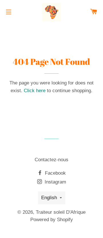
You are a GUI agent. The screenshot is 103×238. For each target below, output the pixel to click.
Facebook (54, 173)
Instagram (54, 182)
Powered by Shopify (51, 219)
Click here (34, 90)
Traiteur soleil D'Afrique (61, 212)
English (49, 197)
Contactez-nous (51, 159)
